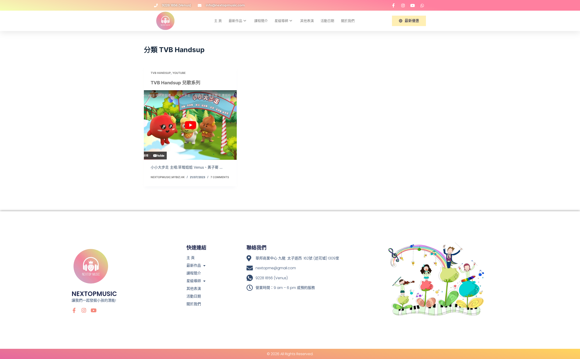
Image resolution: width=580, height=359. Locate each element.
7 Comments (219, 177)
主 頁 (218, 21)
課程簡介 (261, 21)
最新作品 (235, 21)
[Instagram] (84, 310)
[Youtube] (93, 310)
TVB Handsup (161, 73)
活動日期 (327, 21)
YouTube (179, 73)
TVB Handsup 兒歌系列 (175, 82)
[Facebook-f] (74, 310)
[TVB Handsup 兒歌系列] (190, 125)
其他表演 (307, 21)
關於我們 (348, 21)
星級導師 (281, 21)
